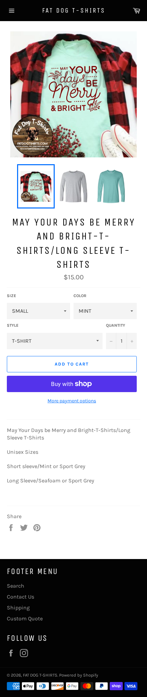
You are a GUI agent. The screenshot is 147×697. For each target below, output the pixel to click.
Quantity (115, 325)
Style (12, 325)
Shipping (18, 607)
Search (15, 586)
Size (11, 295)
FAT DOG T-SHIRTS (73, 10)
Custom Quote (25, 618)
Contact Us (20, 596)
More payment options (72, 401)
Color (80, 295)
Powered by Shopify (78, 675)
